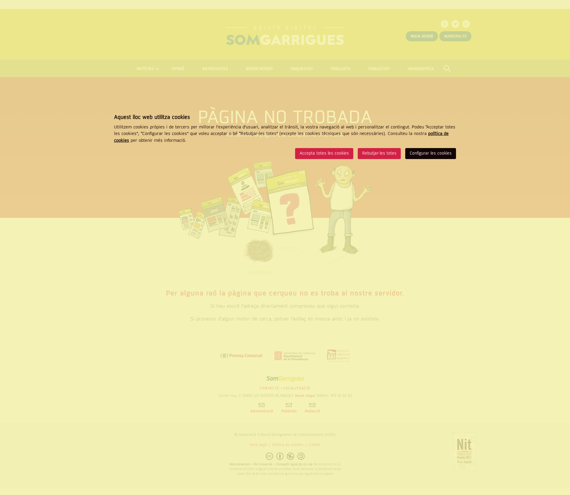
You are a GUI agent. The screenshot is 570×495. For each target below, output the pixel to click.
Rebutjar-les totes (379, 153)
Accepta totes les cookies (324, 153)
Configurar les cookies (431, 153)
